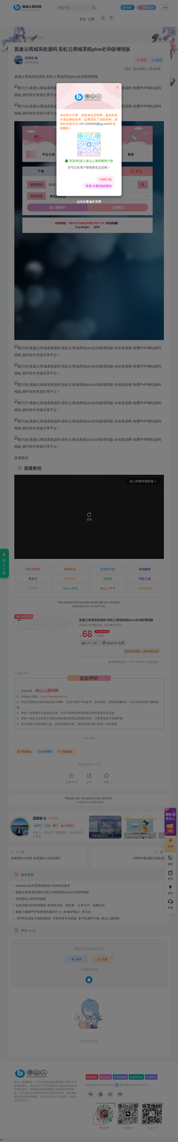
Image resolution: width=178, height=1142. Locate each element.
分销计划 (105, 179)
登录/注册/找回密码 (99, 186)
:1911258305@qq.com (94, 123)
